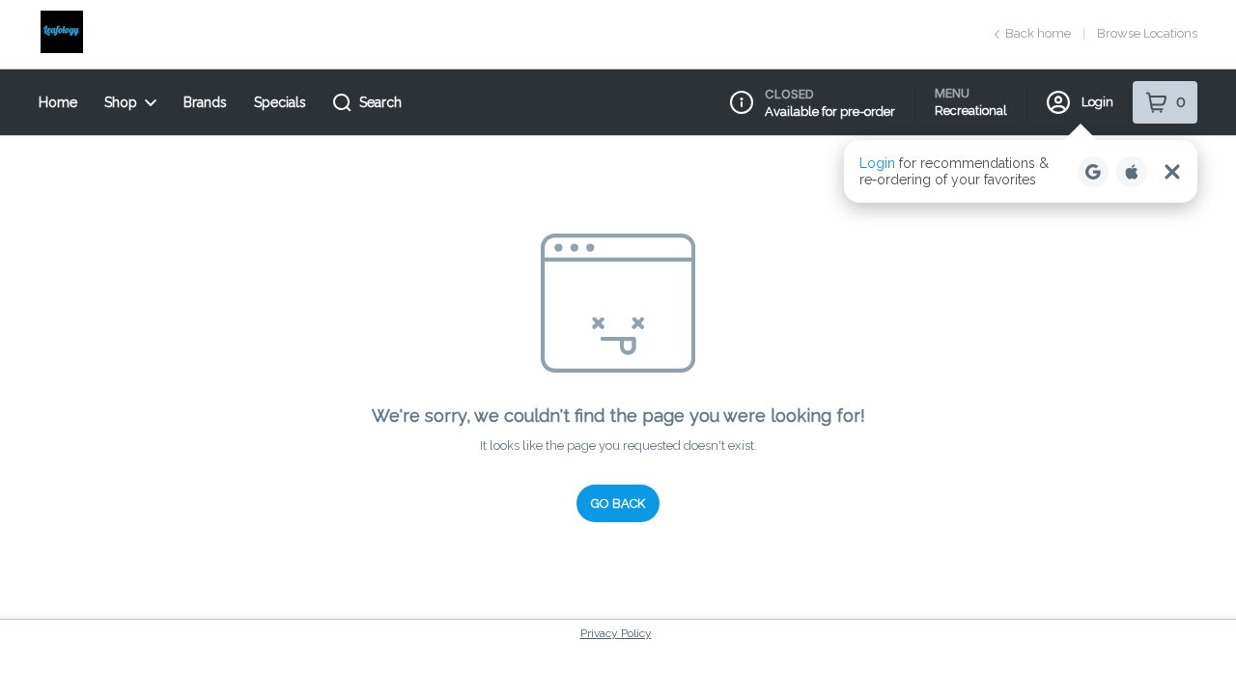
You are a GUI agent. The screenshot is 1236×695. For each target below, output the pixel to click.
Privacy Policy (616, 633)
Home (58, 102)
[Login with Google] (1093, 171)
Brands (205, 102)
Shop (120, 102)
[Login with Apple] (1131, 171)
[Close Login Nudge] (1172, 171)
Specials (280, 102)
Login (1097, 102)
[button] (1020, 171)
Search (380, 102)
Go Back (618, 503)
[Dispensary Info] (741, 102)
